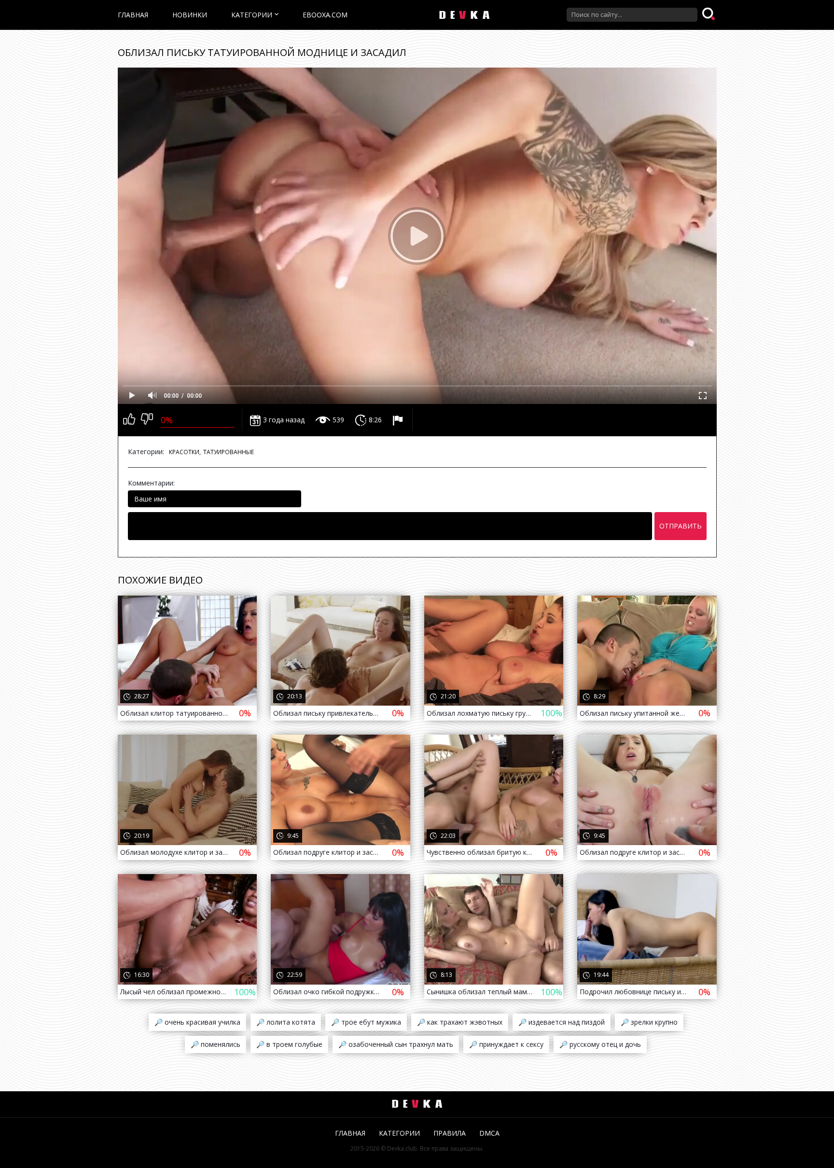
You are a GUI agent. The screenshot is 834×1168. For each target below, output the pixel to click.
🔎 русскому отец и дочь (600, 1044)
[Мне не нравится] (146, 420)
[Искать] (709, 14)
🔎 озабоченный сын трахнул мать (395, 1044)
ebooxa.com (325, 14)
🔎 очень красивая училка (197, 1022)
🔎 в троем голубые (289, 1044)
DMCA (489, 1133)
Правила (449, 1133)
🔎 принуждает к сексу (506, 1044)
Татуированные (228, 452)
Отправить (680, 525)
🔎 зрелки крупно (649, 1022)
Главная (133, 14)
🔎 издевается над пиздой (561, 1022)
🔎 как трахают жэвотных (459, 1022)
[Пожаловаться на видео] (399, 420)
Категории (251, 14)
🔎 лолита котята (285, 1022)
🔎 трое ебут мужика (366, 1022)
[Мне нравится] (129, 420)
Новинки (189, 14)
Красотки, (185, 452)
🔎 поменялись (215, 1044)
